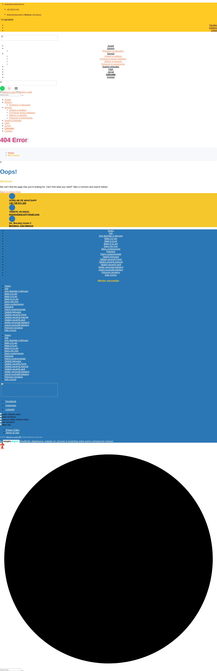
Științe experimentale (15, 309)
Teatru (8, 286)
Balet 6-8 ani (11, 296)
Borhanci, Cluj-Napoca (21, 225)
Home (11, 153)
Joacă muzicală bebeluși (17, 325)
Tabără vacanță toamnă (16, 317)
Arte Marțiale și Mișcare (16, 291)
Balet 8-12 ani (11, 299)
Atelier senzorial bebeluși (17, 322)
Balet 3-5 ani (11, 293)
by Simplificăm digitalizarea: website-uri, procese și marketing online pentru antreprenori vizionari (56, 441)
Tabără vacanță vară (15, 320)
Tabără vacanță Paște (15, 314)
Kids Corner (10, 330)
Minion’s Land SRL (14, 437)
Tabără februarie (13, 312)
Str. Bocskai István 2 (20, 223)
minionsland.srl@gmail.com (24, 214)
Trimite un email (19, 212)
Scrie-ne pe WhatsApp (23, 200)
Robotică (9, 307)
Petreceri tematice (14, 327)
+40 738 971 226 (17, 203)
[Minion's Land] (8, 92)
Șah (6, 288)
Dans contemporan (14, 304)
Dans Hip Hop (11, 301)
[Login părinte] (9, 88)
